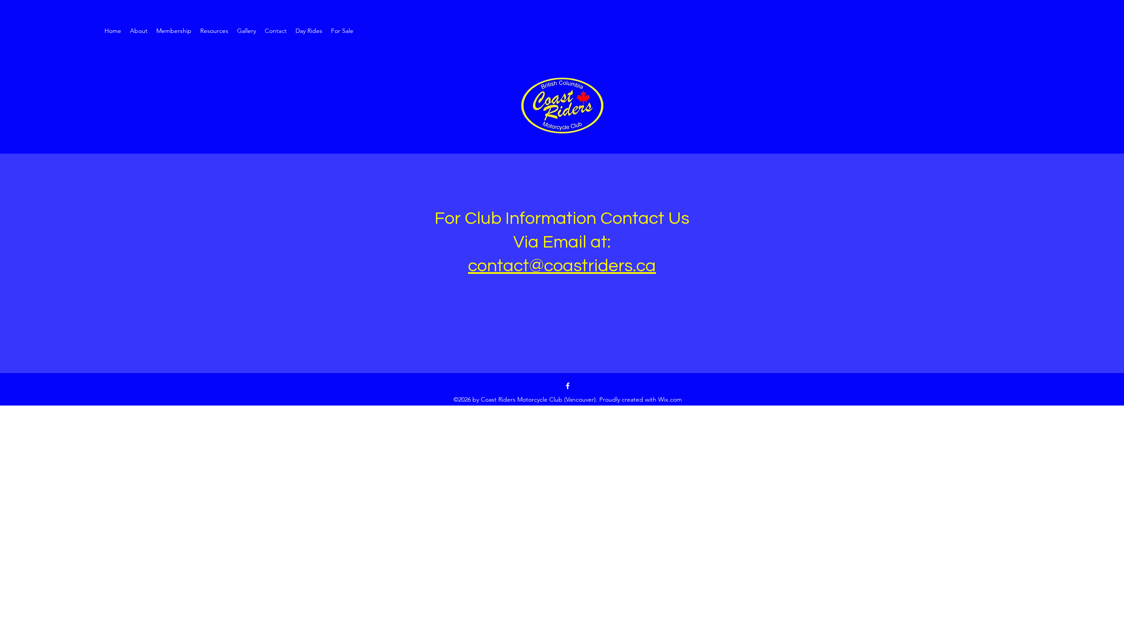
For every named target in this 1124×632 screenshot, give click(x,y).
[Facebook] (567, 385)
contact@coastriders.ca (562, 266)
